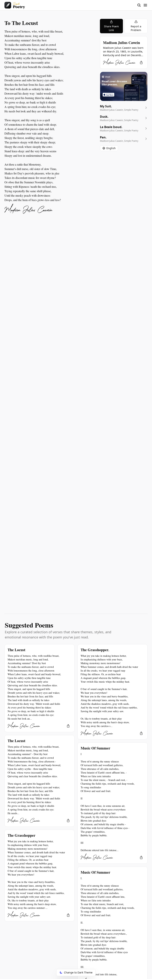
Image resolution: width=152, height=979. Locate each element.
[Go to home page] (14, 5)
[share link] (141, 62)
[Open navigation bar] (142, 5)
